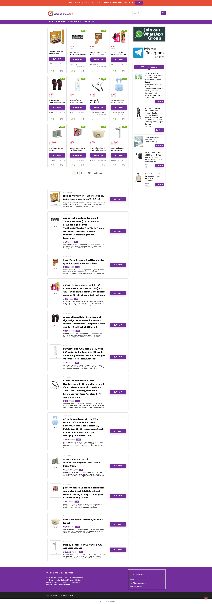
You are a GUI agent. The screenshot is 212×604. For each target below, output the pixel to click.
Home (50, 22)
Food (50, 64)
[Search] (163, 13)
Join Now (139, 3)
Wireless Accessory (97, 112)
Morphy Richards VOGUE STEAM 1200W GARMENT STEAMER (117, 151)
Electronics (74, 22)
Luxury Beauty (95, 64)
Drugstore (73, 64)
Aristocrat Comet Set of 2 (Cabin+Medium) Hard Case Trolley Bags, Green (81, 462)
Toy (71, 160)
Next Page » (98, 173)
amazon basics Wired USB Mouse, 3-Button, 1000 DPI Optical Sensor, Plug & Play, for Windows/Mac (154, 157)
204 (89, 173)
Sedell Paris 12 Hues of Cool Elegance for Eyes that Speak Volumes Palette (98, 55)
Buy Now (57, 59)
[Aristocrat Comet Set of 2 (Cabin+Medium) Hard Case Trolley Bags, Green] (57, 132)
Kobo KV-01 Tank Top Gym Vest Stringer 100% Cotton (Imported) (153, 177)
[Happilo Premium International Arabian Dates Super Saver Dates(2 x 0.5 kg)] (57, 37)
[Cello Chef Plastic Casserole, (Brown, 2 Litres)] (98, 132)
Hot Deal (60, 22)
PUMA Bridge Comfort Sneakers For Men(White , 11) (154, 139)
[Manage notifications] (206, 598)
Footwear (89, 22)
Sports (51, 112)
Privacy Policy (136, 587)
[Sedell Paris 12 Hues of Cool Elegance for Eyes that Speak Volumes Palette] (98, 37)
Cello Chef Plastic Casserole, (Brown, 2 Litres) (98, 150)
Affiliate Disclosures (138, 583)
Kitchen (93, 160)
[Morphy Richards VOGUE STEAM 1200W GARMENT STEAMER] (119, 132)
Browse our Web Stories (106, 601)
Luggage (52, 160)
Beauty (113, 64)
